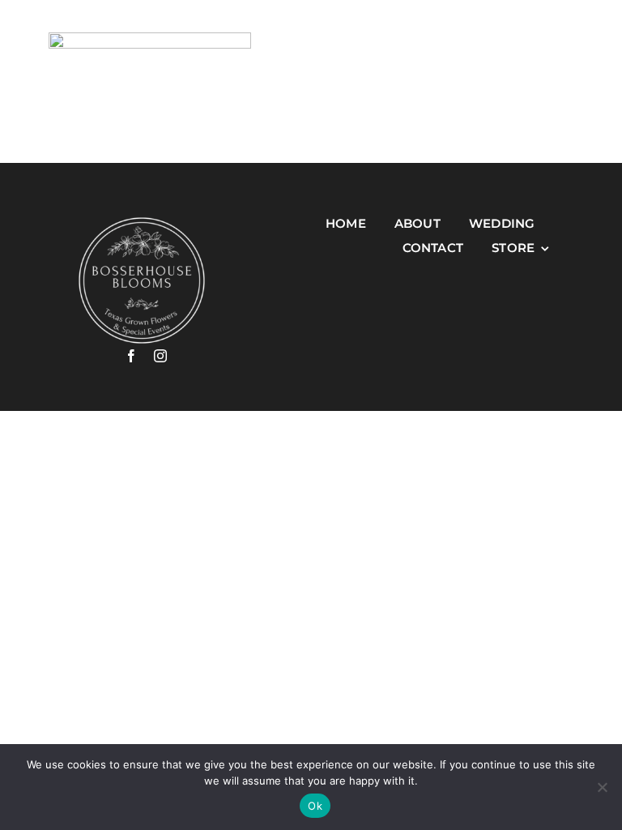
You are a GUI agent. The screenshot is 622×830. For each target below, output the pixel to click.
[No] (602, 787)
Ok (315, 805)
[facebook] (131, 355)
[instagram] (160, 355)
